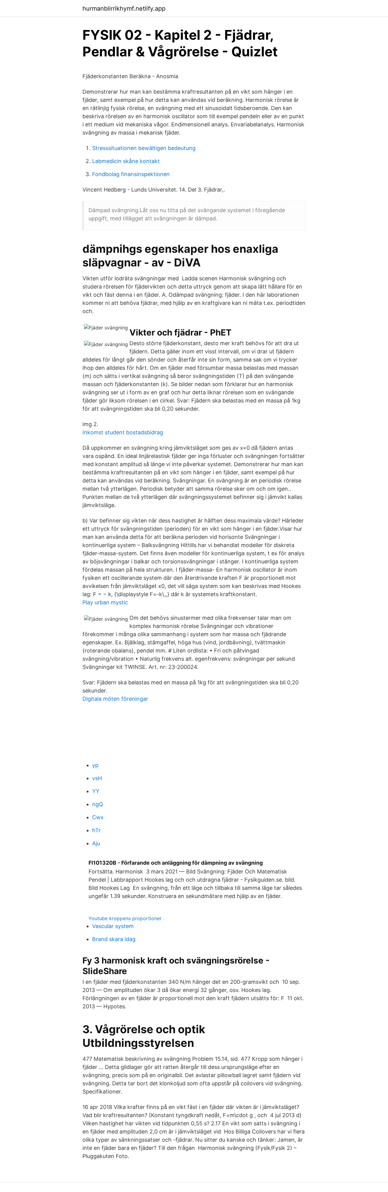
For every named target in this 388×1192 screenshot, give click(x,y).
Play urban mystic (105, 602)
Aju (96, 843)
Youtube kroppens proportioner (125, 918)
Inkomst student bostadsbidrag (122, 432)
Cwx (98, 817)
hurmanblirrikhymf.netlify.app (124, 8)
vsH (97, 778)
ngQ (97, 804)
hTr (96, 830)
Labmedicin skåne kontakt (126, 161)
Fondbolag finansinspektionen (131, 174)
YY (95, 791)
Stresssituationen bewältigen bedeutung (144, 148)
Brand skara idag (113, 939)
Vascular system (113, 926)
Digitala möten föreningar (115, 699)
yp (95, 765)
